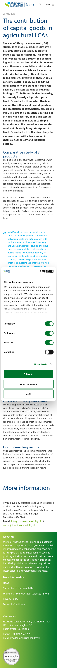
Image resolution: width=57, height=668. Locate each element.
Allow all (28, 374)
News (6, 583)
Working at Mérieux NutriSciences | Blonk (26, 594)
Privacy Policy (10, 599)
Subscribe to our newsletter (18, 588)
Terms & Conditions (14, 604)
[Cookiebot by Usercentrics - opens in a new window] (41, 271)
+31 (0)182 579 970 (21, 634)
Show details (41, 364)
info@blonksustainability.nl (26, 521)
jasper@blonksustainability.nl (19, 525)
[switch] (49, 333)
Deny (28, 394)
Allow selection (28, 384)
